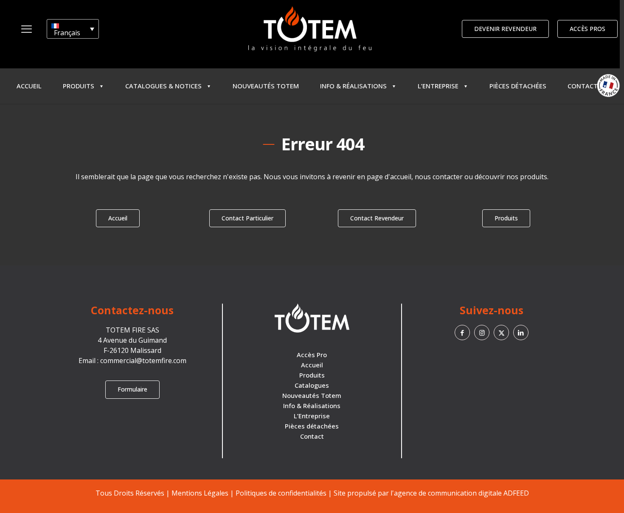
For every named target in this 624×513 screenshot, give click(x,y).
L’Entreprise (312, 416)
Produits (312, 375)
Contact (312, 436)
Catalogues (312, 385)
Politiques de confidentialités (281, 493)
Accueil (312, 365)
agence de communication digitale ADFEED (461, 493)
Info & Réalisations (311, 405)
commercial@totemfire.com (143, 360)
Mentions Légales (199, 493)
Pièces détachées (312, 426)
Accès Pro (312, 354)
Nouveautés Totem (311, 395)
